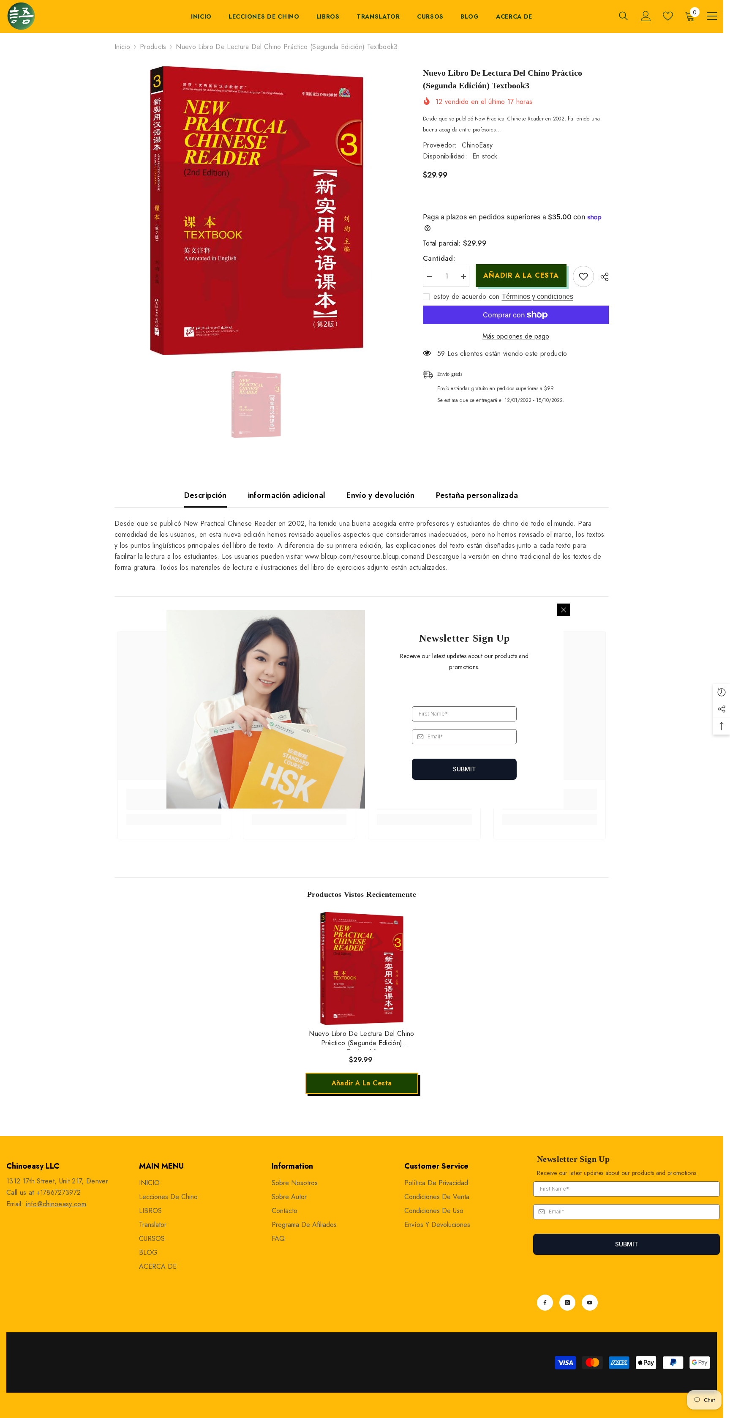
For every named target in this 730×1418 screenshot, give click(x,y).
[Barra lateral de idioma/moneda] (712, 16)
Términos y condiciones (537, 296)
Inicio (122, 47)
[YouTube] (590, 1303)
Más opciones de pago (515, 336)
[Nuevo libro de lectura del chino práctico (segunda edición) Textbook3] (361, 968)
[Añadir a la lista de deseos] (583, 276)
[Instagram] (567, 1303)
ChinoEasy (477, 145)
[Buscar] (623, 16)
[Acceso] (646, 16)
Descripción (205, 495)
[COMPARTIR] (601, 277)
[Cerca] (563, 610)
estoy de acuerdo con (466, 296)
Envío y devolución (380, 495)
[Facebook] (545, 1303)
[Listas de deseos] (668, 16)
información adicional (287, 495)
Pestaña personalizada (477, 495)
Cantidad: (439, 258)
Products (153, 47)
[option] (256, 210)
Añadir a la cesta (521, 275)
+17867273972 (58, 1192)
